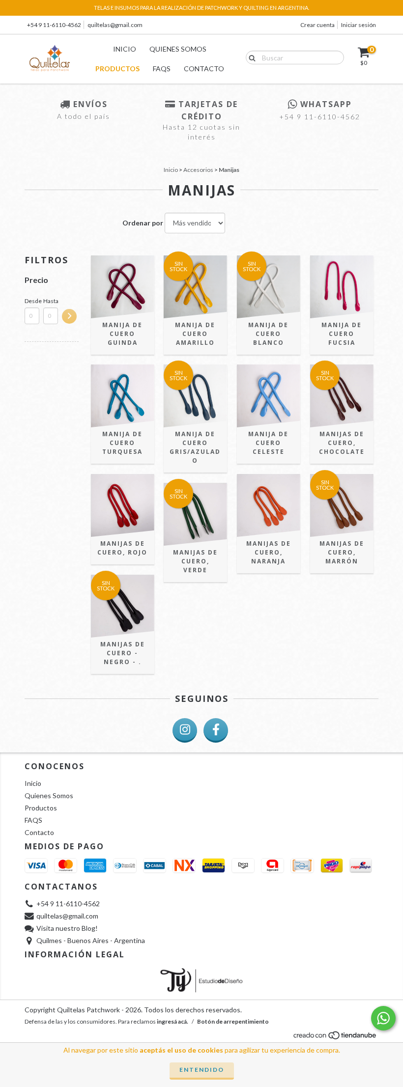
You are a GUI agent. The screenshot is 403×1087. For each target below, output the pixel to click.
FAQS (162, 68)
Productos (117, 68)
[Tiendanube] (335, 1038)
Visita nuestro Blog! (67, 928)
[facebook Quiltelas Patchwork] (215, 730)
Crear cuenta (317, 24)
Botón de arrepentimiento (233, 1021)
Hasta (50, 301)
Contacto (204, 68)
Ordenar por (142, 223)
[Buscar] (250, 57)
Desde (32, 301)
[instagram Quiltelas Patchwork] (185, 730)
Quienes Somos (177, 49)
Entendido (201, 1069)
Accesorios (198, 169)
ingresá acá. (172, 1021)
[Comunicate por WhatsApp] (383, 1018)
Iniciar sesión (358, 24)
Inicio (124, 49)
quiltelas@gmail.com (115, 24)
